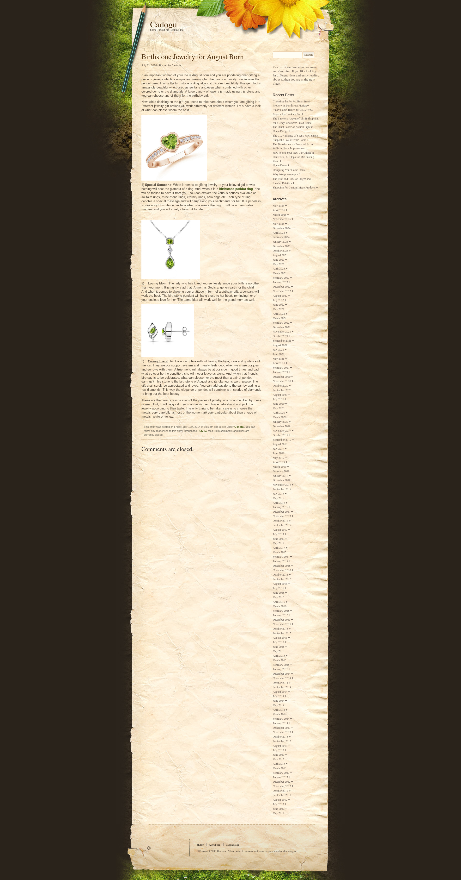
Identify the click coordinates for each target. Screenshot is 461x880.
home (153, 29)
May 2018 (278, 498)
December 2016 (282, 565)
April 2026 (279, 210)
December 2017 (282, 511)
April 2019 (279, 462)
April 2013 (279, 763)
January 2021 (280, 372)
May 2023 (278, 264)
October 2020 (280, 385)
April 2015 (279, 655)
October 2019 (280, 435)
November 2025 (282, 219)
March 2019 (279, 466)
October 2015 (280, 628)
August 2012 (280, 799)
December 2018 (282, 480)
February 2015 (281, 664)
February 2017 (281, 556)
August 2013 (280, 746)
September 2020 (282, 390)
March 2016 (279, 606)
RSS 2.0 (202, 430)
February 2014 (281, 718)
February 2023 (281, 277)
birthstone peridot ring (236, 189)
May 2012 (278, 813)
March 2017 (279, 552)
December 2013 (282, 727)
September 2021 (282, 340)
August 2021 (280, 345)
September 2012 (282, 795)
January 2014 (280, 723)
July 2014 (278, 696)
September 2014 (282, 687)
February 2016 (281, 610)
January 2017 (280, 561)
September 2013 (282, 741)
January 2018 (280, 507)
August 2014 (280, 691)
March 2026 (279, 214)
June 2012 (279, 809)
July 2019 (278, 448)
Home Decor (280, 165)
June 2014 (279, 700)
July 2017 (278, 534)
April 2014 (279, 709)
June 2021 (279, 354)
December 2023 (282, 246)
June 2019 (279, 453)
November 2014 (282, 678)
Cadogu (163, 24)
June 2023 (279, 259)
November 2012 (282, 786)
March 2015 (279, 660)
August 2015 (280, 637)
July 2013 (278, 750)
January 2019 (280, 475)
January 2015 (280, 669)
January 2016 (280, 615)
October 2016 (280, 574)
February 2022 (281, 322)
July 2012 (278, 804)
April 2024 (279, 232)
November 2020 (282, 381)
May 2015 (278, 651)
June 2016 (279, 592)
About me (164, 29)
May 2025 (278, 223)
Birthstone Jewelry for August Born (192, 56)
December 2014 (282, 673)
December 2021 (282, 327)
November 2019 (282, 430)
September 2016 (282, 579)
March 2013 (279, 768)
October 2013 (280, 736)
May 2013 (278, 759)
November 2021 (282, 331)
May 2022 (278, 309)
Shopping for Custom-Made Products (294, 187)
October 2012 (280, 790)
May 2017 (278, 543)
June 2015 (279, 646)
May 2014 (278, 705)
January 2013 (280, 777)
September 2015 (282, 633)
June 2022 (279, 304)
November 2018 (282, 484)
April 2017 (279, 547)
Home (200, 844)
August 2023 (280, 255)
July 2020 (278, 399)
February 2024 (281, 237)
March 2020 (279, 417)
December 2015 (282, 619)
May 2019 (278, 457)
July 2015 (278, 642)
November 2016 (282, 570)
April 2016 (279, 601)
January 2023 (280, 282)
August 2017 (280, 529)
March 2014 (279, 714)
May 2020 (278, 408)
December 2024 (282, 228)
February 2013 (281, 772)
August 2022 (280, 295)
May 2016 (278, 597)
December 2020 (282, 376)
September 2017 (282, 525)
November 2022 (282, 291)
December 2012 (282, 781)
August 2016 (280, 583)
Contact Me (177, 29)
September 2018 (282, 489)
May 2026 (278, 205)
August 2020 (280, 394)
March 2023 (279, 273)
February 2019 (281, 471)
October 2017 (280, 520)
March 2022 (279, 318)
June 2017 (279, 539)
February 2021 (281, 367)
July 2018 (278, 493)
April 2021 (279, 363)
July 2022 (278, 300)
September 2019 (282, 439)
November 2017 (282, 516)
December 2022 (282, 286)
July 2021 (278, 349)
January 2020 (280, 421)
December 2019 (282, 426)
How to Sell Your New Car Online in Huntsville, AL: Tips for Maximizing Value (293, 157)
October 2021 (280, 336)
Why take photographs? (286, 174)
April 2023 (279, 268)
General (239, 426)
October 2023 (280, 250)
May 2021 (278, 358)
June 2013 (279, 754)
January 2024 (280, 241)
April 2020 (279, 412)
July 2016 (278, 588)
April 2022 (279, 313)
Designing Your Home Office (289, 170)
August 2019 (280, 444)
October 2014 (280, 683)
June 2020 (279, 403)
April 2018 (279, 502)
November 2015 (282, 624)
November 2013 (282, 732)
